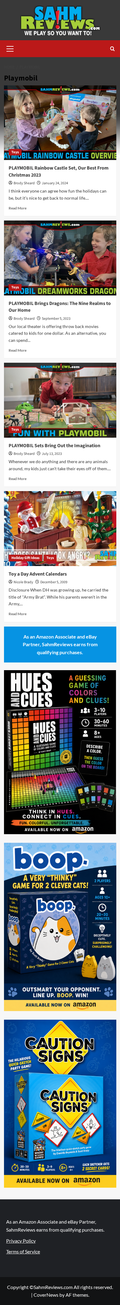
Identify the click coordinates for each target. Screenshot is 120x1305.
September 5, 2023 (56, 318)
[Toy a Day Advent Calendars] (60, 528)
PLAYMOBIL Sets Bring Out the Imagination (54, 445)
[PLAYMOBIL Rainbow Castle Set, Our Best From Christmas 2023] (60, 122)
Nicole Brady (23, 582)
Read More (17, 208)
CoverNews (46, 1295)
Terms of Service (23, 1251)
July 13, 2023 (52, 453)
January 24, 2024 (55, 183)
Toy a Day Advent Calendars (38, 574)
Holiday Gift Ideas (25, 558)
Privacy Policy (21, 1241)
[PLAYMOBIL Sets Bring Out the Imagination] (60, 400)
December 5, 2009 (53, 582)
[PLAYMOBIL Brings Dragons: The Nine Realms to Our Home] (60, 258)
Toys (15, 152)
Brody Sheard (24, 183)
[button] (10, 48)
